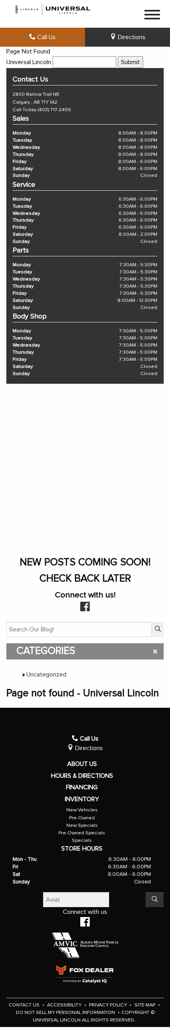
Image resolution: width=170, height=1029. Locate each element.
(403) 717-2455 (54, 109)
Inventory (82, 799)
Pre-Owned (82, 818)
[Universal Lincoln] (53, 8)
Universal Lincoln (28, 62)
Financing (82, 787)
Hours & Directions (82, 776)
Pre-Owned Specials (82, 833)
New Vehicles (82, 810)
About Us (82, 764)
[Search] (158, 629)
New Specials (82, 825)
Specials (82, 840)
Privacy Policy (108, 1005)
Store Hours (81, 848)
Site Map (145, 1005)
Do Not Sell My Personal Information (66, 1012)
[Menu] (152, 16)
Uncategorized (46, 674)
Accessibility (65, 1005)
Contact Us (25, 1005)
